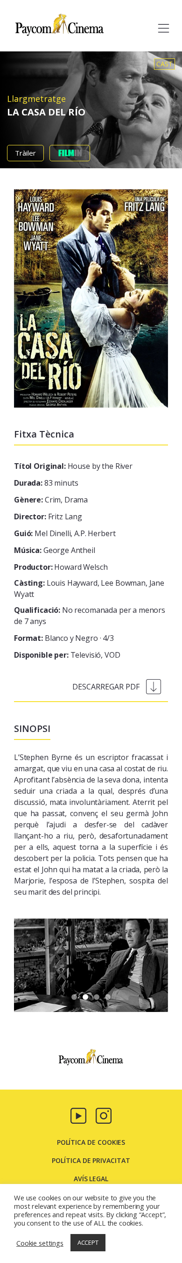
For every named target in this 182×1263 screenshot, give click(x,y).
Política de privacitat (91, 1160)
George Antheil (54, 550)
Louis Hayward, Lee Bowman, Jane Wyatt (89, 588)
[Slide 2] (96, 997)
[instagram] (104, 1114)
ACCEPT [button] (87, 1242)
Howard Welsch (60, 567)
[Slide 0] (74, 997)
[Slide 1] (85, 997)
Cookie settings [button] (39, 1243)
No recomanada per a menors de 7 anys (89, 615)
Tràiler (25, 153)
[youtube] (78, 1114)
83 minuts (46, 483)
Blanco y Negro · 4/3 (64, 638)
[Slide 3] (108, 997)
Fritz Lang (48, 516)
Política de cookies (91, 1142)
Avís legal (91, 1178)
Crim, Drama (51, 500)
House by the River (73, 466)
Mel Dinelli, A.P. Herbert (64, 533)
